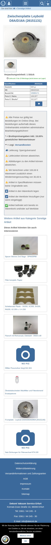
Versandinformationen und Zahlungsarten (25, 473)
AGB (25, 478)
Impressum (25, 484)
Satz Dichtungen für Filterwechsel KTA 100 (21, 452)
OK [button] (25, 541)
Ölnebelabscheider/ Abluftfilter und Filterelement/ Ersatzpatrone (24, 392)
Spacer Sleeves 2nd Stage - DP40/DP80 (21, 257)
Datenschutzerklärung (25, 463)
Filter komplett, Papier (13, 280)
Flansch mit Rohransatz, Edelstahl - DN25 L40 (23, 336)
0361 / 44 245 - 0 (27, 511)
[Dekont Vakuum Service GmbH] (3, 3)
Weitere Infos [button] (25, 536)
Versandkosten (23, 145)
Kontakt (25, 489)
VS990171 (35, 93)
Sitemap (25, 494)
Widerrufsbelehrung (25, 468)
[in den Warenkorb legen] (38, 104)
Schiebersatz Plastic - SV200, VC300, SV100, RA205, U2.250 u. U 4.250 (23, 307)
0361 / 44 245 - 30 (28, 516)
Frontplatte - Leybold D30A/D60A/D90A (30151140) (25, 420)
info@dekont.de (29, 521)
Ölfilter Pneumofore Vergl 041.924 (18, 368)
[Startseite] (14, 8)
